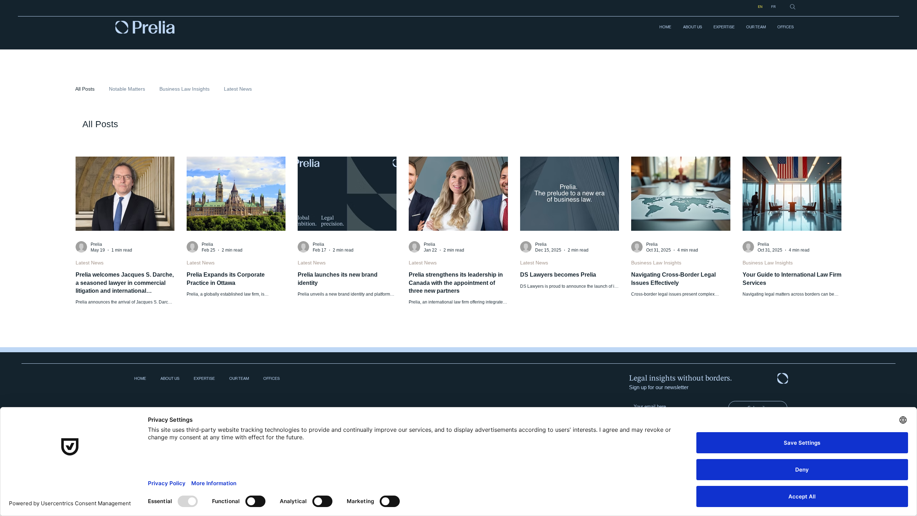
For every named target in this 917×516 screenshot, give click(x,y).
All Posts (85, 89)
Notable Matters (127, 89)
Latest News (238, 89)
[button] (723, 27)
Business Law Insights (184, 89)
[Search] (793, 6)
